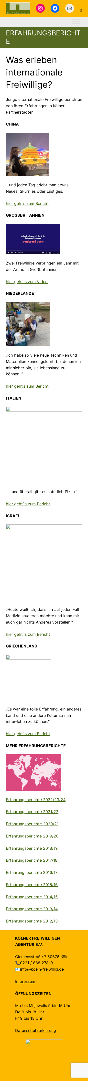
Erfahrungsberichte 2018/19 (32, 848)
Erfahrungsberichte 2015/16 (32, 884)
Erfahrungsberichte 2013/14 (32, 908)
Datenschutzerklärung (35, 1030)
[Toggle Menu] (76, 21)
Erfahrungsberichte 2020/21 (32, 823)
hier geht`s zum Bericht (28, 503)
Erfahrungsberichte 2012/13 (32, 921)
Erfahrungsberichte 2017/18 (31, 860)
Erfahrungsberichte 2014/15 (32, 896)
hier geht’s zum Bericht (27, 203)
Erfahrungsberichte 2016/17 (31, 872)
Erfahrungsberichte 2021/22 (32, 811)
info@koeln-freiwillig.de (42, 969)
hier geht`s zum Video (27, 281)
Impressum (25, 981)
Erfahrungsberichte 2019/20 (32, 836)
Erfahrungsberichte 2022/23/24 (36, 799)
